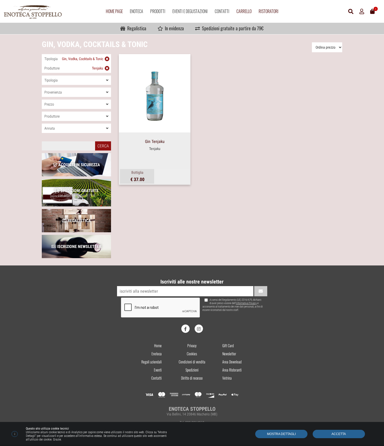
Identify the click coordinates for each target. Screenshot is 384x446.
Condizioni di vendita (192, 361)
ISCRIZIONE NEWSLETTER (78, 246)
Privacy (191, 345)
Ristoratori (268, 11)
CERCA (103, 145)
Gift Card (228, 345)
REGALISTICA (79, 220)
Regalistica (135, 28)
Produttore (73, 68)
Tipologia (73, 59)
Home (158, 345)
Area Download (232, 361)
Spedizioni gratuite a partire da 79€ (232, 28)
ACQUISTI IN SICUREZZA (78, 164)
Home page (114, 11)
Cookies (192, 353)
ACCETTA (338, 434)
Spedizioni (192, 370)
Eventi (158, 370)
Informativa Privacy (246, 303)
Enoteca (136, 11)
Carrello (244, 11)
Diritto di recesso (192, 378)
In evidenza (173, 28)
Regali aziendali (151, 361)
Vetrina (227, 378)
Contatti (222, 11)
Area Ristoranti (232, 370)
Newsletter (229, 353)
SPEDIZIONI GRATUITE (78, 192)
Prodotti (157, 11)
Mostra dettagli (281, 434)
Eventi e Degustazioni (190, 11)
